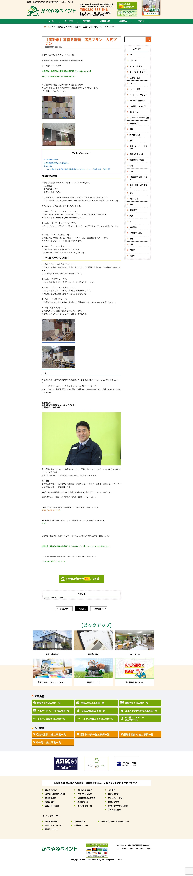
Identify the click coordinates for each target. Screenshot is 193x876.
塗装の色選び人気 (136, 154)
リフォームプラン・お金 (139, 117)
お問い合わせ (113, 801)
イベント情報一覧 (85, 805)
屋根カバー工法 (51, 829)
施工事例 (87, 21)
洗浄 (131, 215)
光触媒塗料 (133, 123)
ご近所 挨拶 (134, 77)
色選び (132, 250)
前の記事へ (64, 608)
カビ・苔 (133, 60)
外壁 (131, 171)
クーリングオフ (135, 66)
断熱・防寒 (133, 198)
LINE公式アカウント (53, 825)
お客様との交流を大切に (55, 794)
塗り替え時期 (134, 134)
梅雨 (131, 204)
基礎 (131, 129)
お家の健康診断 (51, 821)
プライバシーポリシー (117, 797)
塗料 (131, 140)
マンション (133, 112)
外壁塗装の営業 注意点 (138, 178)
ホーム (51, 21)
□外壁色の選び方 (52, 160)
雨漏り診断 (49, 801)
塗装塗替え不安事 (136, 160)
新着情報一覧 (83, 801)
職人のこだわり (51, 790)
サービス (69, 21)
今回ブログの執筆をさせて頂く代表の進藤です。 (59, 76)
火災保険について (81, 825)
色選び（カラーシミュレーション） (115, 821)
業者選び (133, 210)
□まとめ (49, 166)
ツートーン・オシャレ (138, 94)
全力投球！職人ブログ (86, 797)
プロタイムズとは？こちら (51, 510)
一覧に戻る (81, 608)
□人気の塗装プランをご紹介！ (57, 163)
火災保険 (133, 227)
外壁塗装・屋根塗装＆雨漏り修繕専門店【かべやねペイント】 (67, 71)
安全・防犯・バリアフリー (138, 186)
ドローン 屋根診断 (137, 100)
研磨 (131, 238)
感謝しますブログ (65, 26)
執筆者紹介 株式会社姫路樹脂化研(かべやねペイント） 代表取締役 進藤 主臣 (80, 169)
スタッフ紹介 (113, 794)
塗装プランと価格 (52, 805)
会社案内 (123, 21)
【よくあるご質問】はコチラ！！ (53, 561)
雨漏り (132, 255)
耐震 (131, 244)
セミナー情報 (134, 89)
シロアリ (133, 83)
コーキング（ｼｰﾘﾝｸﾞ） (138, 72)
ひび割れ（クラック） (138, 106)
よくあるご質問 (114, 809)
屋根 (131, 193)
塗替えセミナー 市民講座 (138, 147)
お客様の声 (105, 21)
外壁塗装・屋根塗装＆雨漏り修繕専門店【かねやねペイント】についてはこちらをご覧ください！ (76, 546)
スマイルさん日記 (85, 794)
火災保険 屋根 (135, 233)
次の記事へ (98, 608)
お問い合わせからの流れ (118, 805)
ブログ (141, 21)
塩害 (131, 165)
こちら (44, 523)
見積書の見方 (50, 797)
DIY (130, 54)
